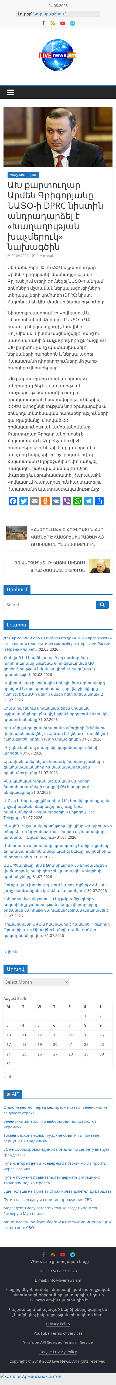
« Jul (7, 1076)
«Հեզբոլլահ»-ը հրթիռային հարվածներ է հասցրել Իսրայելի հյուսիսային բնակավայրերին (67, 537)
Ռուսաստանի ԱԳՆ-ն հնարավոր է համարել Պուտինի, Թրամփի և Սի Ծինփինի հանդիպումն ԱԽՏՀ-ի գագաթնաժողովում (57, 930)
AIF (15, 1094)
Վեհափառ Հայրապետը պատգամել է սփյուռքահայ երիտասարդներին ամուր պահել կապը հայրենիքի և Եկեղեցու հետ (57, 851)
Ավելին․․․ (12, 951)
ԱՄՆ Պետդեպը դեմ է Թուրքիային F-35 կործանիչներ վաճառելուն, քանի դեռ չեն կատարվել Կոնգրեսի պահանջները (55, 871)
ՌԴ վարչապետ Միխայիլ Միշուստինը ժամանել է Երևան (49, 566)
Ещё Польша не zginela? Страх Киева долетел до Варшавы (58, 1191)
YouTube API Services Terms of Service (58, 1342)
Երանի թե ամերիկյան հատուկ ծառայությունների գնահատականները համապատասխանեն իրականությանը (54, 767)
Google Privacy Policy (58, 1351)
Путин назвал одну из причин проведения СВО (48, 1199)
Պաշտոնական (23, 175)
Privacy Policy (58, 1323)
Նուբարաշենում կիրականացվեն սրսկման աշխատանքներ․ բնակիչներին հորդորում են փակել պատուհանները (56, 714)
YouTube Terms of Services (58, 1333)
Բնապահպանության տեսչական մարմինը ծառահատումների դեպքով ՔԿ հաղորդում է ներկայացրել (48, 786)
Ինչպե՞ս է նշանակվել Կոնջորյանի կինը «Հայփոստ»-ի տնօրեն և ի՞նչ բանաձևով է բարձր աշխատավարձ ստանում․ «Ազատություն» (58, 831)
